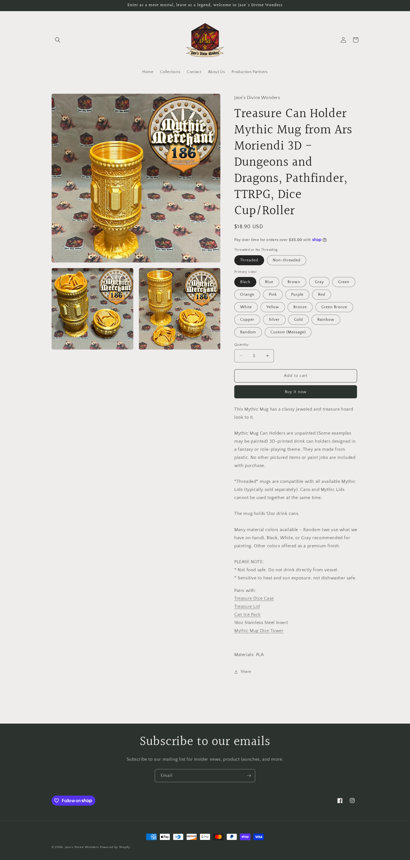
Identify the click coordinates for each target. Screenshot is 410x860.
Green (343, 282)
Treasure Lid (247, 606)
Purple (297, 294)
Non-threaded (286, 260)
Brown (294, 282)
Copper (247, 319)
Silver (274, 319)
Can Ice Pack (247, 614)
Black (245, 282)
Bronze (300, 307)
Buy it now (296, 391)
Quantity (241, 344)
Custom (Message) (288, 332)
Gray (319, 282)
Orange (247, 294)
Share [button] (246, 671)
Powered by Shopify (115, 847)
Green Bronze (334, 307)
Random (248, 332)
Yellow (272, 307)
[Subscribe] (249, 775)
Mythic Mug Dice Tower (259, 630)
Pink (273, 294)
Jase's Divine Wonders (82, 847)
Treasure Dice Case (254, 598)
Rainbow (325, 319)
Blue (269, 282)
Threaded (249, 260)
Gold (298, 319)
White (246, 307)
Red (321, 294)
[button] (58, 40)
